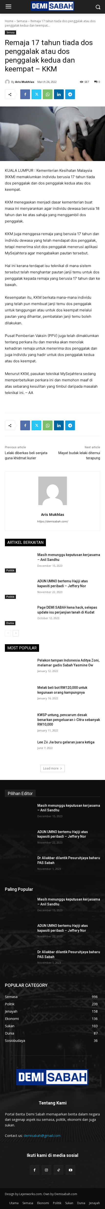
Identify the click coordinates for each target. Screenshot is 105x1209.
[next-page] (16, 633)
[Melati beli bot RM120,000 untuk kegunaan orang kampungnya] (19, 695)
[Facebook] (25, 94)
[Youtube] (70, 1170)
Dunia (10, 623)
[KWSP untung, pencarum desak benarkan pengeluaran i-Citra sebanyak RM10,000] (19, 723)
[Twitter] (36, 94)
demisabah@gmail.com (42, 1135)
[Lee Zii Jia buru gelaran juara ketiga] (19, 750)
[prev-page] (8, 633)
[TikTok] (58, 1170)
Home (9, 21)
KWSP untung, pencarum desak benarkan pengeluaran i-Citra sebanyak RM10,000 (68, 719)
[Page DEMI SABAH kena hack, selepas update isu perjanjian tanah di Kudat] (19, 615)
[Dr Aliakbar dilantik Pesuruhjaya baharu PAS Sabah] (19, 866)
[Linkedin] (59, 94)
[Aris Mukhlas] (8, 81)
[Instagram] (46, 1170)
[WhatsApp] (47, 94)
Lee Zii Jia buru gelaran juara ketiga (65, 742)
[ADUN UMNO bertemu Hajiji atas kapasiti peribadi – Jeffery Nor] (19, 589)
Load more (51, 768)
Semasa (22, 21)
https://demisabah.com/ (52, 521)
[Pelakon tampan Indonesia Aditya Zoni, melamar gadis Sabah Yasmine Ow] (19, 668)
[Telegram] (70, 94)
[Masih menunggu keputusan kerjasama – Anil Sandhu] (19, 563)
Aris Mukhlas (24, 82)
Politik (10, 570)
